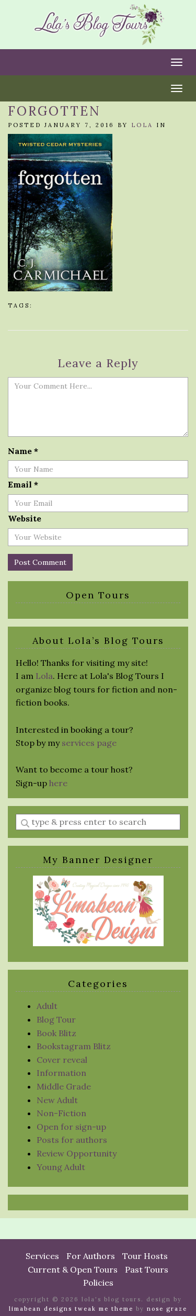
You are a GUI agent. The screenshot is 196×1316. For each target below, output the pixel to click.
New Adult (57, 1100)
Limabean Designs (40, 1308)
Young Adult (61, 1167)
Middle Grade (64, 1086)
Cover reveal (62, 1059)
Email (23, 484)
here (58, 783)
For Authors (90, 1256)
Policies (98, 1282)
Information (61, 1073)
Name (23, 451)
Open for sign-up (71, 1126)
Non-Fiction (61, 1113)
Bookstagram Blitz (74, 1046)
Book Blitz (56, 1033)
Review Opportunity (77, 1153)
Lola (142, 125)
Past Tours (146, 1269)
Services (42, 1256)
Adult (47, 1006)
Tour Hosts (145, 1256)
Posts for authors (72, 1140)
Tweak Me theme (104, 1308)
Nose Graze (167, 1308)
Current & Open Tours (73, 1269)
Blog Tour (56, 1019)
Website (24, 518)
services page (89, 743)
